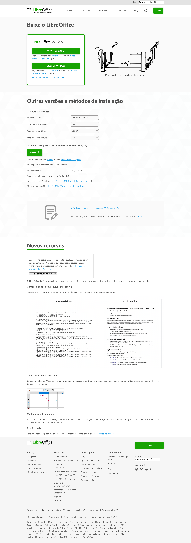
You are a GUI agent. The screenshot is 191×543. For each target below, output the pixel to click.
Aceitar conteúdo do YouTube (43, 274)
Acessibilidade (87, 480)
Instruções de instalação (92, 468)
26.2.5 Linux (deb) (56, 66)
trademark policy (50, 537)
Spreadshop (59, 493)
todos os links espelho (71, 160)
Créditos (58, 501)
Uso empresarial (34, 461)
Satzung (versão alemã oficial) (105, 517)
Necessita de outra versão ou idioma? (49, 78)
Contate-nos (32, 510)
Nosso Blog (113, 473)
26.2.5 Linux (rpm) (56, 51)
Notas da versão (34, 468)
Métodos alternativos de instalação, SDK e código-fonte (96, 208)
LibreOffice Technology (64, 479)
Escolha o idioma (34, 171)
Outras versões (34, 465)
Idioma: (134, 2)
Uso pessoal (32, 457)
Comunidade (121, 11)
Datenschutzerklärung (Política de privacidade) (63, 510)
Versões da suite (34, 118)
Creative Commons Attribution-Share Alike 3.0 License (52, 525)
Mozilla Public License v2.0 (65, 528)
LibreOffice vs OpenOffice (66, 475)
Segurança (59, 497)
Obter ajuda (103, 11)
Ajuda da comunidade (91, 461)
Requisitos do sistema (91, 472)
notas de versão (106, 434)
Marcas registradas (35, 517)
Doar (158, 11)
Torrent (71, 181)
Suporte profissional (90, 476)
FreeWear (71, 490)
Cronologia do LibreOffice (66, 471)
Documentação (88, 465)
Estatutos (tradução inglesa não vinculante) (68, 517)
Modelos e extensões (37, 472)
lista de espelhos (83, 181)
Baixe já (70, 11)
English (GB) (61, 181)
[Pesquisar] (145, 10)
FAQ (83, 457)
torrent (55, 56)
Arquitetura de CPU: (36, 131)
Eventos (111, 464)
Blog (136, 11)
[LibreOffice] (39, 10)
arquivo (140, 217)
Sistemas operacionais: (37, 124)
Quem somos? (60, 457)
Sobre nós (86, 11)
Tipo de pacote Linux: (37, 138)
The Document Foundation (66, 461)
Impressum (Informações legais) (103, 510)
